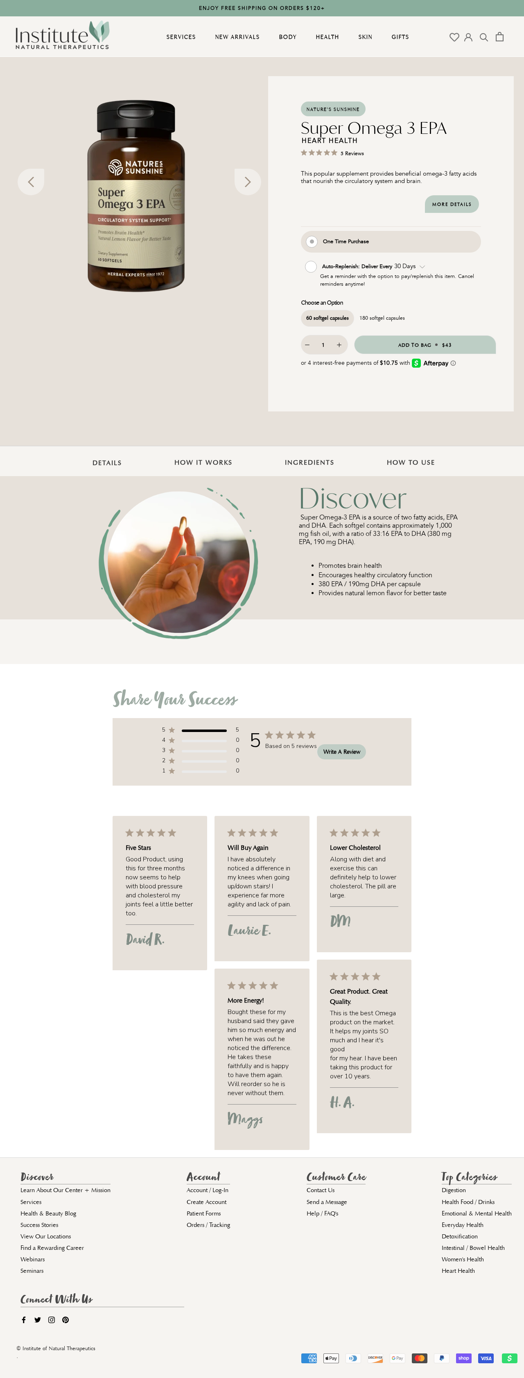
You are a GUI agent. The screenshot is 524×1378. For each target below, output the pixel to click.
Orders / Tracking (208, 1225)
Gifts (399, 37)
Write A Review (341, 751)
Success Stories (39, 1225)
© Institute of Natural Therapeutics (55, 1348)
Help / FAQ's (322, 1213)
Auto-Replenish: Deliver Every (358, 266)
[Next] (248, 182)
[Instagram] (51, 1319)
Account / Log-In (207, 1190)
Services (180, 37)
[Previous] (31, 182)
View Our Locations (45, 1236)
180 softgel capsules (382, 317)
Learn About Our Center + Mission (65, 1190)
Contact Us (320, 1190)
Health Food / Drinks (468, 1202)
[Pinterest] (65, 1319)
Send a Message (327, 1202)
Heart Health (458, 1270)
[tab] (106, 457)
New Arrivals (236, 37)
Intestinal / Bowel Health (473, 1247)
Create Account (206, 1202)
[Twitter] (37, 1319)
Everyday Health (462, 1225)
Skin (365, 37)
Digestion (454, 1190)
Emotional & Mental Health (477, 1213)
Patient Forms (204, 1213)
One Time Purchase (346, 240)
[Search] (484, 36)
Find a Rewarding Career (52, 1247)
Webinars (32, 1259)
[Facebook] (23, 1319)
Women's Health (463, 1259)
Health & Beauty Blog (48, 1213)
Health (326, 37)
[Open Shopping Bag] (500, 36)
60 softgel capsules (327, 317)
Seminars (31, 1270)
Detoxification (460, 1236)
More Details (452, 204)
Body (287, 37)
